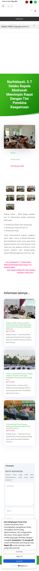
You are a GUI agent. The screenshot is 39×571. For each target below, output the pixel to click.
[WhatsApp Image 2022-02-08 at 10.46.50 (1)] (20, 189)
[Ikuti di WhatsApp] (35, 2)
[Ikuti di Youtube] (26, 2)
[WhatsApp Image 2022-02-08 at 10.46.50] (10, 189)
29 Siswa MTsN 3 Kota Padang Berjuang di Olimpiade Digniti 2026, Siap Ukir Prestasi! (18, 426)
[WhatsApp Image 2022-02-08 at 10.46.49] (10, 207)
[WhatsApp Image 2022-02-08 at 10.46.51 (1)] (31, 198)
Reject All (19, 556)
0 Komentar (15, 159)
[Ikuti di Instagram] (31, 2)
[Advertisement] (19, 53)
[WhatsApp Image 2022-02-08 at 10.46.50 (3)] (10, 198)
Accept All (19, 561)
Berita (13, 153)
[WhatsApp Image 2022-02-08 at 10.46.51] (20, 198)
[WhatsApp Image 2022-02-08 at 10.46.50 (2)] (31, 189)
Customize (19, 552)
